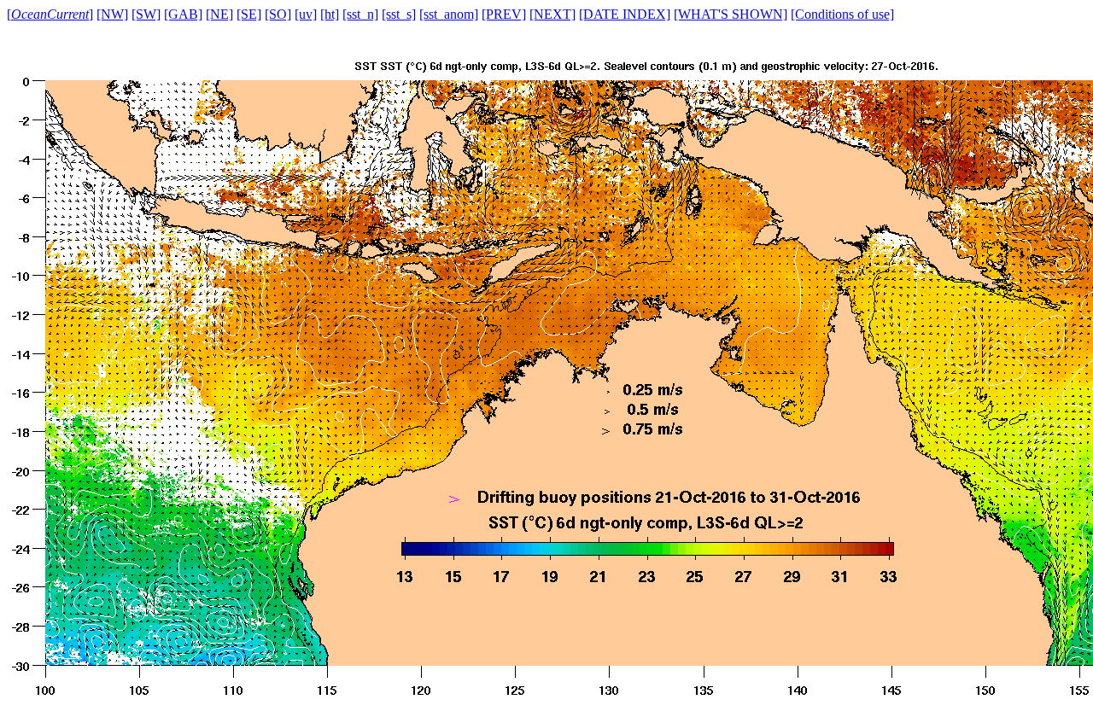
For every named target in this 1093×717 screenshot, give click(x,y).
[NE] (219, 14)
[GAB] (183, 14)
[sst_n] (360, 14)
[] (50, 14)
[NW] (112, 14)
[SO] (278, 14)
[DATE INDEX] (624, 14)
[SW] (146, 14)
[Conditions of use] (842, 14)
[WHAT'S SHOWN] (730, 14)
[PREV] (504, 14)
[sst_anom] (448, 14)
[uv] (306, 14)
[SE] (249, 14)
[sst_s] (399, 14)
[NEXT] (552, 14)
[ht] (329, 14)
